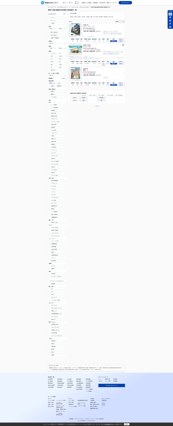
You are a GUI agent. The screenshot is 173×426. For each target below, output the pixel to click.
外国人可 (53, 158)
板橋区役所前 (92, 31)
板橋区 (85, 24)
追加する (121, 41)
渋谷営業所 (50, 379)
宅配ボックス (54, 310)
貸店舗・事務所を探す (61, 409)
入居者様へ (92, 400)
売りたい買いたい (77, 2)
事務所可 (53, 127)
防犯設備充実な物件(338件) (115, 367)
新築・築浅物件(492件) (91, 367)
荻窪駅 (79, 16)
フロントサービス (55, 327)
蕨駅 (92, 16)
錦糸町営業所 (79, 389)
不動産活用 (71, 404)
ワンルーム (53, 53)
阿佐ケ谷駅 (110, 16)
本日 (59, 83)
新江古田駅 (95, 16)
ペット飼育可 (54, 104)
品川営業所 (50, 381)
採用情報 (95, 3)
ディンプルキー (54, 316)
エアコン (53, 265)
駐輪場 (52, 208)
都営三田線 (86, 31)
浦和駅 (75, 16)
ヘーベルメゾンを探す (61, 400)
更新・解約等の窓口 (94, 404)
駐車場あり (53, 340)
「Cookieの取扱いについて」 (109, 424)
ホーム (99, 379)
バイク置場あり (54, 211)
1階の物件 (53, 346)
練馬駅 (71, 16)
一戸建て (53, 23)
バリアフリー (54, 133)
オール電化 (53, 200)
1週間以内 (59, 85)
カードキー (53, 152)
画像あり (53, 91)
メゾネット (53, 189)
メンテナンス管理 (72, 406)
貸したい (71, 3)
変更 (64, 13)
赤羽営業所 (78, 385)
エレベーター (54, 203)
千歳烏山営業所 (70, 385)
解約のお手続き (93, 406)
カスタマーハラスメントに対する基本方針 (94, 418)
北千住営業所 (79, 387)
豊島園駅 (105, 16)
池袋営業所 (69, 387)
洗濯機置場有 (54, 217)
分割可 (52, 135)
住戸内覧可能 (54, 332)
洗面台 (52, 252)
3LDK (60, 64)
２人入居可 (53, 130)
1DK (52, 56)
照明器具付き (54, 206)
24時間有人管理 (54, 324)
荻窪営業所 (59, 387)
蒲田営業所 (50, 383)
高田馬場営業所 (60, 383)
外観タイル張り (54, 222)
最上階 (52, 349)
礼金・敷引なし (54, 35)
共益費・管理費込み (55, 37)
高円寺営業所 (60, 385)
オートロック (54, 305)
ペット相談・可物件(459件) (103, 367)
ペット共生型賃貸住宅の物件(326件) (57, 369)
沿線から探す (51, 402)
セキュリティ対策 (82, 405)
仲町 (87, 68)
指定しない (53, 83)
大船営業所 (88, 383)
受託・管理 (71, 402)
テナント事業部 (89, 389)
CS (52, 288)
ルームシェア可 (54, 164)
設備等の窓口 (93, 402)
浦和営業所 (88, 385)
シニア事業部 (89, 391)
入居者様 (83, 3)
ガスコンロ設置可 (55, 161)
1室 (101, 100)
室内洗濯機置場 (54, 180)
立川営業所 (69, 379)
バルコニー (53, 194)
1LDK (60, 56)
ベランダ (53, 191)
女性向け (53, 172)
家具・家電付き (54, 214)
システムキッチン (55, 233)
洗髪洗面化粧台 (54, 255)
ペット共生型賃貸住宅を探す (59, 414)
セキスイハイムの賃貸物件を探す (60, 406)
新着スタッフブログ (112, 3)
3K (60, 61)
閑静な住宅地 (54, 116)
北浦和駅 (88, 16)
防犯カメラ (53, 319)
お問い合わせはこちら (113, 385)
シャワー (53, 257)
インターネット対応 (55, 300)
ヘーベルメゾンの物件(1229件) (64, 367)
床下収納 (53, 273)
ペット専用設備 (54, 107)
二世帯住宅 (53, 147)
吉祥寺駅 (83, 16)
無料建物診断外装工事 (83, 400)
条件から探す (51, 406)
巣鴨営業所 (78, 379)
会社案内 (89, 3)
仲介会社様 (102, 3)
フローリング (54, 183)
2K (51, 58)
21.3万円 (101, 97)
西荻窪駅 (101, 16)
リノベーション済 (55, 121)
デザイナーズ (54, 118)
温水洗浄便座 (54, 249)
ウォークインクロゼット (56, 276)
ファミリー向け (54, 175)
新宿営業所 (59, 381)
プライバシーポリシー (79, 418)
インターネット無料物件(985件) (78, 367)
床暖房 (52, 268)
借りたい (65, 3)
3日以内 (52, 85)
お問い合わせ (126, 2)
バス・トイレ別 (54, 240)
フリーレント (54, 150)
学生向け (53, 167)
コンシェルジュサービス (56, 335)
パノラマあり (53, 97)
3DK (52, 64)
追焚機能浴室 (54, 243)
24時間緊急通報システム (56, 313)
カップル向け (54, 169)
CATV (52, 294)
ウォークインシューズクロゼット (56, 281)
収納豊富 (53, 283)
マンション (53, 20)
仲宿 (87, 24)
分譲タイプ (53, 138)
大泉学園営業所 (79, 383)
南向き (52, 352)
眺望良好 (53, 144)
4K (51, 67)
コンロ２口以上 (54, 227)
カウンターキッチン (55, 235)
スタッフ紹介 (108, 381)
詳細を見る (113, 41)
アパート (53, 17)
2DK (60, 58)
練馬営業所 (78, 381)
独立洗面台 (53, 260)
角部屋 (52, 354)
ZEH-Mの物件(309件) (70, 369)
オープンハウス (54, 155)
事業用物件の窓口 (94, 408)
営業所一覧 (107, 379)
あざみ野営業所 (89, 381)
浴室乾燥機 (53, 246)
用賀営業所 (59, 379)
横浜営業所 (88, 379)
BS (52, 291)
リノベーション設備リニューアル (82, 403)
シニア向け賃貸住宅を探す (59, 403)
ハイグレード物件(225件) (95, 369)
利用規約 (71, 418)
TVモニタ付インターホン (56, 308)
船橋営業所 (88, 387)
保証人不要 (53, 124)
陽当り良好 (53, 113)
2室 (83, 100)
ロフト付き (53, 186)
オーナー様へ (71, 400)
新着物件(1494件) (53, 367)
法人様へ (104, 404)
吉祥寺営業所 (51, 387)
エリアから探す (51, 400)
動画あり (53, 94)
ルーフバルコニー (55, 197)
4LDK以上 (53, 70)
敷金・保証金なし (54, 32)
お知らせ (100, 381)
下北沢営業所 (70, 381)
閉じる (126, 424)
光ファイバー (54, 297)
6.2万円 (83, 97)
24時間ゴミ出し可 (55, 330)
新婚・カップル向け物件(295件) (82, 369)
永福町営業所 (70, 383)
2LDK (52, 61)
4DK (60, 67)
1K (60, 53)
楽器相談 (53, 110)
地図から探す (51, 404)
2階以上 (53, 343)
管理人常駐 (53, 141)
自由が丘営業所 (51, 385)
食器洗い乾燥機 (54, 230)
